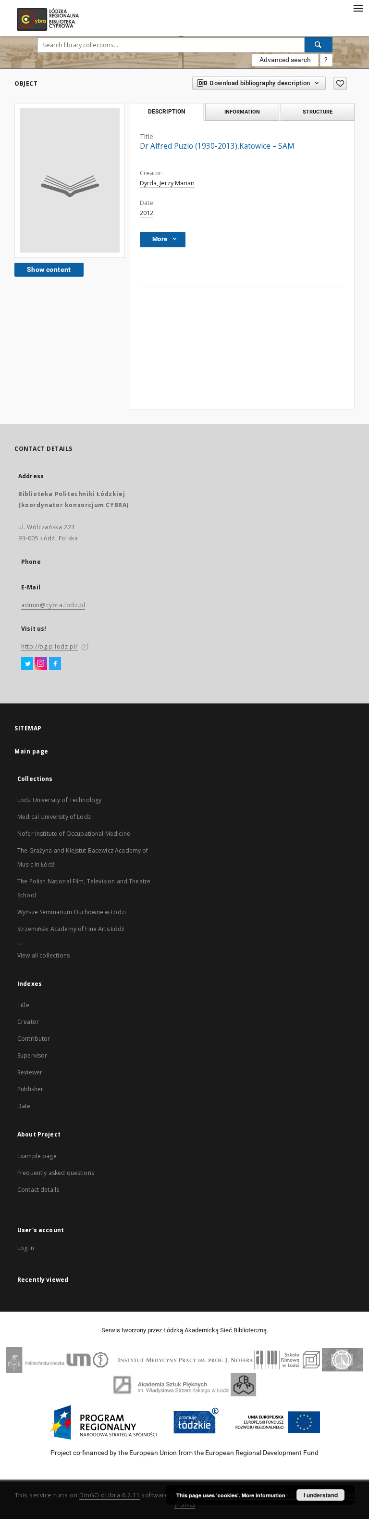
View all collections (43, 955)
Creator (28, 1022)
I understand (321, 1495)
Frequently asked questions (55, 1173)
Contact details (38, 1190)
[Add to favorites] (340, 83)
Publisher (30, 1089)
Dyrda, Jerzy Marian (167, 183)
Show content (49, 269)
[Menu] (358, 7)
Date (24, 1106)
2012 (146, 213)
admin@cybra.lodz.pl (53, 605)
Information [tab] (242, 111)
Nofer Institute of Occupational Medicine (73, 834)
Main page (31, 751)
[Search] (318, 44)
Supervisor (32, 1055)
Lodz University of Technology (59, 800)
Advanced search (285, 60)
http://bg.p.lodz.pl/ (49, 646)
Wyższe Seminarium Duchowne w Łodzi (71, 912)
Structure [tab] (317, 111)
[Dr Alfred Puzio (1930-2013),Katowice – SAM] (70, 180)
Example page (37, 1156)
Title (23, 1005)
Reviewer (29, 1072)
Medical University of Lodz (54, 817)
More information (263, 1495)
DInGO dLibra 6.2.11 (109, 1495)
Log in (25, 1248)
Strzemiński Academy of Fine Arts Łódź (71, 929)
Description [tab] (166, 111)
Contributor (33, 1038)
